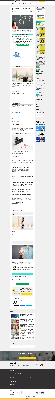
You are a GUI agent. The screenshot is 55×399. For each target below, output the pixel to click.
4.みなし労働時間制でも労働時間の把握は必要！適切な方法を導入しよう (21, 62)
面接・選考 (16, 373)
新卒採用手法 (16, 372)
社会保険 (16, 377)
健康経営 (23, 345)
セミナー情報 (11, 382)
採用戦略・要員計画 (39, 372)
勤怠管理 (21, 377)
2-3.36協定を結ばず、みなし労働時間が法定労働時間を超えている (21, 58)
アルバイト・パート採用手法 (25, 372)
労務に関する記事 (12, 377)
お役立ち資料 (16, 382)
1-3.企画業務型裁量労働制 (17, 53)
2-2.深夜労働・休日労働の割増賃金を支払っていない (19, 57)
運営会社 (34, 396)
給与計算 (34, 377)
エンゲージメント (38, 116)
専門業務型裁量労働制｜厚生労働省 (17, 112)
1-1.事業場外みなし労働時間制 (17, 51)
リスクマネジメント (24, 377)
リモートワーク (32, 345)
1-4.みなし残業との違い (16, 54)
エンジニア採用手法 (34, 372)
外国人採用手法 (30, 372)
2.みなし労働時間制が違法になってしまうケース (18, 55)
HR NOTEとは (25, 382)
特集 (30, 3)
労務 (36, 104)
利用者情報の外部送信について (29, 396)
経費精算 (36, 377)
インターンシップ (13, 345)
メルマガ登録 (41, 1)
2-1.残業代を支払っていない (17, 56)
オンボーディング (27, 345)
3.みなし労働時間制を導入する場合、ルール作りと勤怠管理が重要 (20, 61)
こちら (43, 17)
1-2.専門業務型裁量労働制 (17, 52)
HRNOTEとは (42, 3)
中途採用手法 (20, 372)
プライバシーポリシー (22, 396)
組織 (36, 102)
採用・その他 (19, 373)
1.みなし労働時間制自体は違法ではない (17, 50)
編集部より (37, 106)
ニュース (36, 3)
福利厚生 (31, 377)
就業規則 (19, 377)
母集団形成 (43, 372)
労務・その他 (38, 377)
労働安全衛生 (28, 377)
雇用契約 (43, 116)
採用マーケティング (19, 345)
